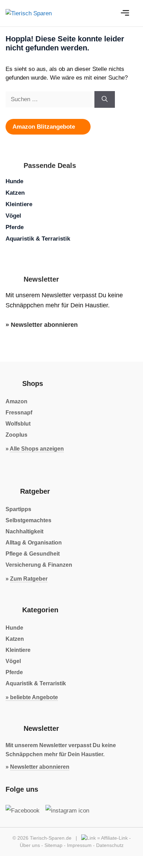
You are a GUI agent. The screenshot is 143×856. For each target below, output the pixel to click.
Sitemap (53, 845)
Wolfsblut (18, 424)
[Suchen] (104, 99)
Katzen (15, 192)
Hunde (14, 181)
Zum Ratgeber (29, 579)
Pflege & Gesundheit (33, 554)
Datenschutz (110, 845)
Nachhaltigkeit (24, 531)
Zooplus (16, 435)
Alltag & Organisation (34, 543)
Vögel (13, 215)
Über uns (30, 845)
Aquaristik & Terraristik (38, 238)
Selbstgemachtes (28, 520)
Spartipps (18, 509)
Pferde (15, 227)
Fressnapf (19, 412)
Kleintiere (19, 204)
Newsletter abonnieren (44, 324)
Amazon (16, 401)
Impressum (79, 845)
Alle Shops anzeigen (37, 449)
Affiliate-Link (114, 838)
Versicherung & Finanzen (39, 565)
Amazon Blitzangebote (44, 126)
